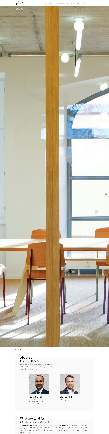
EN (91, 3)
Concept (72, 3)
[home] (21, 3)
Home (44, 3)
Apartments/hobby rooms (61, 3)
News (50, 3)
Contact (84, 3)
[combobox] (92, 3)
